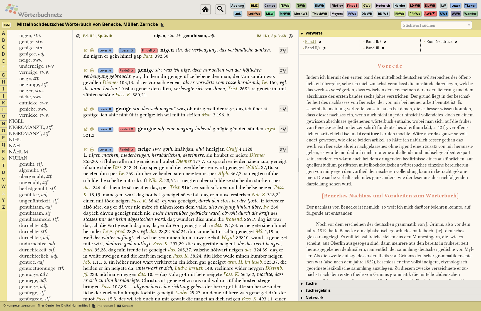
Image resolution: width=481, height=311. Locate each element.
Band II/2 (373, 41)
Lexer (103, 50)
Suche (311, 283)
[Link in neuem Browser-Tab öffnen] (109, 50)
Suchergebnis (318, 290)
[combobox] (436, 25)
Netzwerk (314, 297)
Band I (310, 41)
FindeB (147, 50)
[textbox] (436, 25)
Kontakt (127, 306)
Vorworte (314, 33)
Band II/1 (313, 48)
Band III (372, 48)
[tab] (390, 33)
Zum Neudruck (439, 41)
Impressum (104, 306)
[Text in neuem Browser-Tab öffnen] (319, 41)
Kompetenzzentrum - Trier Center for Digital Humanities (47, 306)
